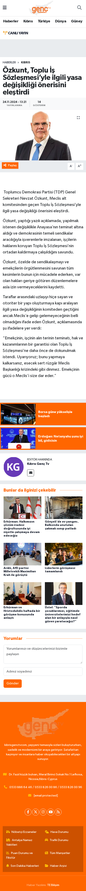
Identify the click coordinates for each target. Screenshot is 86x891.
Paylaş (12, 165)
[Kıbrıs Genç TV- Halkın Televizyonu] (41, 7)
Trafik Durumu (59, 840)
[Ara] (79, 8)
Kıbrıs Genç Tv (38, 463)
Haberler (10, 21)
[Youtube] (50, 812)
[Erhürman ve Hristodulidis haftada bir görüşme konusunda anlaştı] (22, 593)
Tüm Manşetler (60, 853)
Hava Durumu (59, 831)
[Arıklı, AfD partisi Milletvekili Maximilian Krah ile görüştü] (22, 554)
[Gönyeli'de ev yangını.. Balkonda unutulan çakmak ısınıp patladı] (64, 507)
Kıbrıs (28, 21)
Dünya (60, 21)
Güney (76, 21)
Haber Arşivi (58, 865)
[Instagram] (43, 812)
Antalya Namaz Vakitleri (19, 842)
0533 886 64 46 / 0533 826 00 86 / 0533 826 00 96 (45, 787)
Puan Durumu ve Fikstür (19, 855)
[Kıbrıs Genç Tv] (14, 467)
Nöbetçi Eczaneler (24, 831)
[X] (35, 812)
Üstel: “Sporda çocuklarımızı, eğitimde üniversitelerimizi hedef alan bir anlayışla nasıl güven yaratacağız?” (62, 614)
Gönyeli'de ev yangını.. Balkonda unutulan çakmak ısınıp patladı (62, 525)
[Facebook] (28, 812)
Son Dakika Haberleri (25, 865)
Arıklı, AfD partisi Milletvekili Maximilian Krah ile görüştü (20, 572)
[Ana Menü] (5, 8)
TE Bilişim (53, 885)
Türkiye (44, 21)
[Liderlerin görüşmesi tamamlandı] (64, 554)
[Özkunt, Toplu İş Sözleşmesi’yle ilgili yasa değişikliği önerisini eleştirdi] (43, 135)
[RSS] (58, 812)
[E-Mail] (30, 472)
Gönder (12, 683)
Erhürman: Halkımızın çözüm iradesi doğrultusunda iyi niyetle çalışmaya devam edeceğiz (22, 528)
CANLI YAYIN (17, 33)
